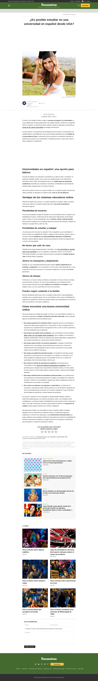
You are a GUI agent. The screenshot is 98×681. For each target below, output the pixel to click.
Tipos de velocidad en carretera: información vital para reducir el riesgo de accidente (62, 552)
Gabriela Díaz (46, 480)
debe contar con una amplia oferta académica (39, 335)
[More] (75, 103)
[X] (61, 103)
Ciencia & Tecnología (48, 458)
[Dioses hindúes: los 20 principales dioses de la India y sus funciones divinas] (33, 495)
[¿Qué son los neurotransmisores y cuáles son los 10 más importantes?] (33, 464)
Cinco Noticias (25, 437)
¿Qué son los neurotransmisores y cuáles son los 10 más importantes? (57, 462)
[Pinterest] (48, 664)
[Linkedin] (38, 664)
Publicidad (78, 1)
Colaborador (45, 464)
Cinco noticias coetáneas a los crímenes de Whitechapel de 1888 (61, 612)
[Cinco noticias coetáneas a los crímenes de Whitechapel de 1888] (63, 597)
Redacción (24, 554)
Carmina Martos (46, 512)
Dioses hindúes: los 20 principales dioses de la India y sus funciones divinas (58, 492)
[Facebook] (65, 103)
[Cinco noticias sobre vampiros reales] (35, 569)
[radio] (42, 432)
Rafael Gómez (53, 556)
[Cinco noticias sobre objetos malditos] (35, 538)
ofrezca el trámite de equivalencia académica (51, 365)
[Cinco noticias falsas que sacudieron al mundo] (35, 597)
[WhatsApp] (68, 103)
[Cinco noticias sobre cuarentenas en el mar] (63, 569)
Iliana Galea (45, 495)
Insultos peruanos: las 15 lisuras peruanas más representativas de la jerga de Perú (57, 477)
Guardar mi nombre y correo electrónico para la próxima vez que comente (44, 628)
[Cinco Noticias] (49, 659)
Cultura (45, 489)
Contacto (72, 1)
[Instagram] (45, 664)
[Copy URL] (72, 103)
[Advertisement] (49, 40)
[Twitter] (35, 664)
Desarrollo (32, 437)
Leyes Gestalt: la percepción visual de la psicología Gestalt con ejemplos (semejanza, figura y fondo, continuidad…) (57, 508)
